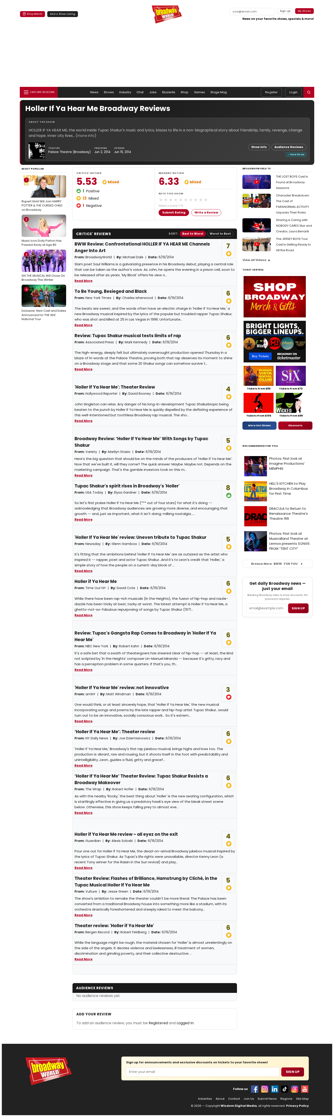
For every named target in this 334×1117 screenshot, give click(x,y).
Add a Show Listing (62, 14)
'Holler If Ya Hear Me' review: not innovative (122, 688)
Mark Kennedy (136, 342)
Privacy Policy (297, 1106)
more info (86, 135)
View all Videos (254, 260)
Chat (140, 92)
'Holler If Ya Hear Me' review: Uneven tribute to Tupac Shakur (140, 537)
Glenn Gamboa (124, 544)
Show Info (259, 147)
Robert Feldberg (133, 932)
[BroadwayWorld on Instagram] (265, 1089)
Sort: (173, 234)
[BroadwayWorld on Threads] (295, 1089)
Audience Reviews (288, 147)
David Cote (126, 588)
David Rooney (139, 393)
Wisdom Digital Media (239, 1106)
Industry (125, 92)
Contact (234, 1099)
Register (271, 92)
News (94, 92)
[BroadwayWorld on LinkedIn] (275, 1089)
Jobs (153, 92)
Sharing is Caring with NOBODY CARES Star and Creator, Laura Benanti (294, 225)
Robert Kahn (129, 646)
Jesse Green (118, 891)
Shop (185, 92)
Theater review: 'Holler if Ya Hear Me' (114, 926)
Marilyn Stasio (119, 451)
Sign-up (285, 11)
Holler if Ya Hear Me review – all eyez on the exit (126, 834)
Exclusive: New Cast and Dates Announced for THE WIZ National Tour (44, 304)
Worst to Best (220, 234)
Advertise (205, 1099)
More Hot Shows (259, 425)
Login (293, 92)
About (220, 1099)
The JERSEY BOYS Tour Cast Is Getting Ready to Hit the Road (293, 244)
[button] (308, 92)
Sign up (298, 608)
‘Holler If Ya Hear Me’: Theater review (115, 732)
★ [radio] (161, 199)
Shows (109, 92)
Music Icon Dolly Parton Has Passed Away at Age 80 (42, 232)
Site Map (302, 1099)
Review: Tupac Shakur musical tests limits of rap (128, 336)
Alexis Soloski (122, 840)
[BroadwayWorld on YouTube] (305, 1089)
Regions (286, 1099)
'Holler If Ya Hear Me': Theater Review (115, 387)
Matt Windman (118, 694)
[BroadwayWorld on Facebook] (255, 1089)
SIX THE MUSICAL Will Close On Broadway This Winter (43, 267)
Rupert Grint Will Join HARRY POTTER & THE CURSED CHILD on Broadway (42, 195)
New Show (297, 154)
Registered (158, 1023)
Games (199, 92)
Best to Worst (192, 234)
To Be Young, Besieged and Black (111, 291)
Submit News (267, 1099)
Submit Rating (173, 212)
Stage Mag (218, 92)
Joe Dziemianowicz (134, 738)
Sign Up (292, 1071)
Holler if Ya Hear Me (96, 581)
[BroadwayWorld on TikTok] (285, 1089)
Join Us (249, 1099)
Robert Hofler (123, 789)
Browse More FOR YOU (274, 564)
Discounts (295, 425)
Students (168, 92)
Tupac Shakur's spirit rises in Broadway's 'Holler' (127, 486)
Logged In (185, 1023)
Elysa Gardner (125, 492)
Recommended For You (260, 446)
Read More (83, 281)
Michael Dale (133, 257)
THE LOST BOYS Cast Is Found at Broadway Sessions (292, 182)
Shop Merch (34, 14)
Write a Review (206, 212)
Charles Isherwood (137, 298)
